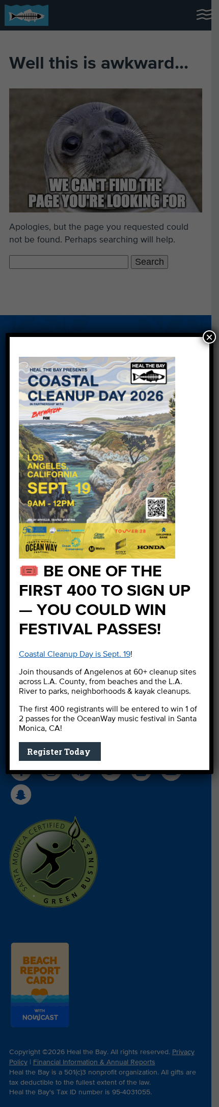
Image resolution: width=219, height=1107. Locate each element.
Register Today (60, 751)
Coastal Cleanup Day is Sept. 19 (74, 655)
